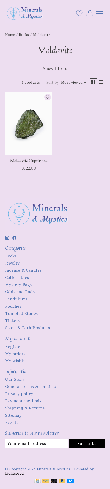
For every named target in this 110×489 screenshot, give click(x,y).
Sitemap (13, 415)
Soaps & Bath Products (27, 327)
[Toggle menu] (100, 13)
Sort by (52, 82)
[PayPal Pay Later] (62, 481)
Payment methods (23, 400)
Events (11, 422)
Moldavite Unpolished (28, 161)
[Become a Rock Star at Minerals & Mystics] (24, 13)
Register (13, 346)
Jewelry (12, 263)
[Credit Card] (37, 481)
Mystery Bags (18, 284)
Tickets (12, 320)
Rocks (24, 35)
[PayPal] (45, 481)
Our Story (14, 379)
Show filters (55, 68)
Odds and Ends (20, 291)
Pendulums (16, 298)
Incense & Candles (23, 270)
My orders (15, 353)
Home (10, 35)
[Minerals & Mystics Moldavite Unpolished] (28, 123)
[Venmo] (70, 481)
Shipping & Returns (25, 407)
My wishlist (16, 360)
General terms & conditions (32, 386)
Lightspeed (14, 473)
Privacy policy (19, 393)
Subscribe (87, 443)
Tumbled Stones (21, 313)
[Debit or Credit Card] (54, 481)
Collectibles (17, 277)
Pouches (13, 306)
